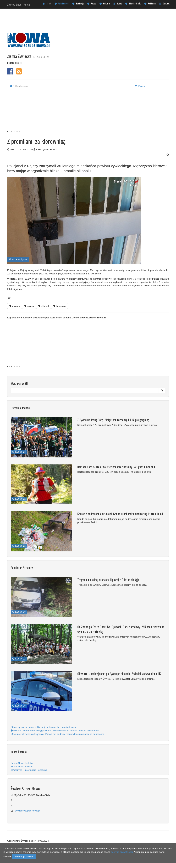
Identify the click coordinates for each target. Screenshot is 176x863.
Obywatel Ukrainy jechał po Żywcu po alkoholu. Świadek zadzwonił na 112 (119, 673)
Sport (118, 3)
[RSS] (19, 73)
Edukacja (79, 3)
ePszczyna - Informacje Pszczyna (29, 769)
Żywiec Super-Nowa (18, 3)
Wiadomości (63, 3)
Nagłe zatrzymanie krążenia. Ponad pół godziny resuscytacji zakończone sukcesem (58, 734)
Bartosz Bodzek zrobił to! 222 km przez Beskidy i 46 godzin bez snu (116, 467)
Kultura (106, 3)
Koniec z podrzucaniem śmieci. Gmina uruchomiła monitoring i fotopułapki (120, 514)
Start (48, 3)
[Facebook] (10, 73)
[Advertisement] (85, 110)
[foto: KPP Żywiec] (86, 220)
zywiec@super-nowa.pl (27, 810)
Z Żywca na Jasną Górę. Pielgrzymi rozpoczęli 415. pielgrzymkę (113, 420)
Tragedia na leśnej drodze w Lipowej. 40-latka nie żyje (108, 579)
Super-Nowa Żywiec (21, 766)
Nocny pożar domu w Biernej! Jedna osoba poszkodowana (45, 727)
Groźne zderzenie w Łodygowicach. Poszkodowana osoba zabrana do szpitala (56, 730)
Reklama (151, 3)
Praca (92, 3)
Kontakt (165, 3)
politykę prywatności (122, 852)
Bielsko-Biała (134, 3)
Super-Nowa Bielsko (22, 763)
